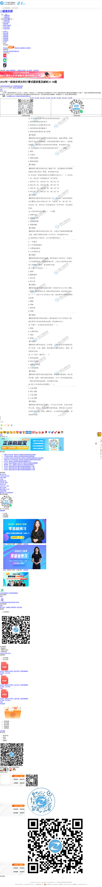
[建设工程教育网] (51, 3)
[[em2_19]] (58, 432)
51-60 (58, 97)
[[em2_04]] (11, 432)
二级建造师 (6, 17)
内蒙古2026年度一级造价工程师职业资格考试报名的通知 (20, 454)
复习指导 (29, 70)
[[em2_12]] (36, 432)
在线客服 (100, 447)
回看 (1, 596)
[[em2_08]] (23, 432)
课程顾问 (100, 453)
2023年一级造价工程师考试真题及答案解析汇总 (17, 461)
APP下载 (10, 19)
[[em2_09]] (27, 432)
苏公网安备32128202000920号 (52, 884)
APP (101, 441)
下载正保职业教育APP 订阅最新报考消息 (11, 86)
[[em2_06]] (17, 432)
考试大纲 (5, 51)
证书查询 (28, 48)
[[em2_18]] (55, 432)
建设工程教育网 (10, 70)
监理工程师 (6, 27)
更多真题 (2, 703)
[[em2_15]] (46, 432)
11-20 (36, 97)
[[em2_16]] (49, 432)
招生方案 (5, 33)
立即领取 (2, 731)
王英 (4, 544)
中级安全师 (6, 28)
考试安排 (17, 48)
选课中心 (5, 31)
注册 (6, 14)
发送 (1, 435)
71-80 (69, 97)
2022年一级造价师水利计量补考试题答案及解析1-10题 (19, 466)
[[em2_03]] (7, 432)
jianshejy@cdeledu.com (68, 884)
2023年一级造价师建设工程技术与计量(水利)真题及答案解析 (21, 463)
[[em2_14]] (42, 432)
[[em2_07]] (20, 432)
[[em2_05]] (14, 432)
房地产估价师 (7, 25)
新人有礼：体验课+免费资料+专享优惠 (11, 607)
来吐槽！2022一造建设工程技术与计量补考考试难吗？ (19, 464)
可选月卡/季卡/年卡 (5, 653)
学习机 (5, 41)
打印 (1, 89)
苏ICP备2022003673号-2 (29, 884)
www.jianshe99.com (44, 882)
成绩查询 (22, 48)
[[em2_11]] (33, 432)
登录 (2, 14)
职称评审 (5, 23)
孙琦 (4, 570)
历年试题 (11, 51)
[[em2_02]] (4, 432)
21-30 (42, 97)
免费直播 (5, 40)
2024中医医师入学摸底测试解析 (9, 593)
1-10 (32, 97)
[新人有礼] (99, 434)
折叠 (96, 443)
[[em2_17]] (52, 432)
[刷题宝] (32, 450)
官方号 (2, 19)
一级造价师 (6, 11)
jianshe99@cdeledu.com (82, 884)
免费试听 (5, 35)
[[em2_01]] (1, 432)
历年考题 (35, 70)
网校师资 (5, 36)
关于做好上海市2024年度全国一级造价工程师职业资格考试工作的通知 (23, 458)
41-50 (53, 97)
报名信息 (5, 48)
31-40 (47, 97)
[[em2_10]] (30, 432)
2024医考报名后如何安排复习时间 (9, 602)
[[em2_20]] (62, 432)
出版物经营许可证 (39, 884)
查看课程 (2, 510)
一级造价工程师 (21, 70)
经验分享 (16, 51)
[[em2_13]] (39, 432)
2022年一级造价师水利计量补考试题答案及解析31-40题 (19, 469)
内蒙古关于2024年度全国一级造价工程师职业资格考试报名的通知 (22, 459)
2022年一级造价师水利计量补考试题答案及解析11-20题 (19, 468)
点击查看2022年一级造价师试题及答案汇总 (18, 96)
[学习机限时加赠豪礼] (32, 78)
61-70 (64, 97)
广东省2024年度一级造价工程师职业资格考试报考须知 (19, 456)
